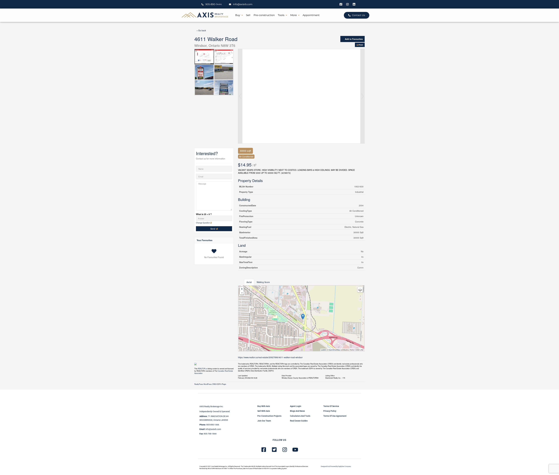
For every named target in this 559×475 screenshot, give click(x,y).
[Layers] (360, 289)
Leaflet (323, 350)
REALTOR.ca (202, 368)
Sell (248, 15)
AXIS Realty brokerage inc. (211, 406)
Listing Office (330, 375)
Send (213, 228)
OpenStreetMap (334, 350)
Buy (237, 15)
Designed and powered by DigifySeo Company (336, 466)
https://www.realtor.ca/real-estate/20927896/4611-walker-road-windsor (270, 357)
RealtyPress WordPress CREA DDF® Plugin (210, 384)
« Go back (201, 30)
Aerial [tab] (249, 282)
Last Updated (242, 375)
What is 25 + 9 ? (204, 214)
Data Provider (286, 375)
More (293, 15)
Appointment (311, 15)
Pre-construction (264, 15)
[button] (239, 15)
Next (362, 96)
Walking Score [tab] (263, 282)
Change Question (203, 222)
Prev (240, 96)
